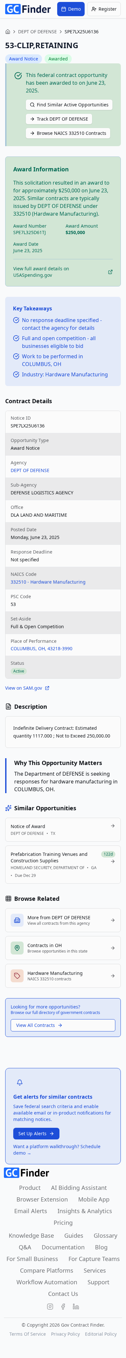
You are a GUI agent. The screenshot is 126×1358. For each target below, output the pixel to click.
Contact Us (63, 1294)
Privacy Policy (65, 1334)
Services (95, 1270)
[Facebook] (63, 1306)
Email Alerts (30, 1211)
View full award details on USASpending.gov (41, 271)
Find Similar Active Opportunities (73, 105)
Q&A (25, 1247)
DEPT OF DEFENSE (37, 31)
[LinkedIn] (76, 1306)
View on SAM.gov (23, 688)
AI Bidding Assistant (79, 1187)
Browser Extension (42, 1199)
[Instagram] (50, 1306)
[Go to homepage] (28, 9)
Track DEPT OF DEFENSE (62, 119)
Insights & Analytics (85, 1211)
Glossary (105, 1235)
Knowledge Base (31, 1235)
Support (99, 1282)
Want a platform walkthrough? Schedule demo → (56, 1149)
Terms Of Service (27, 1334)
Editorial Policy (101, 1334)
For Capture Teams (94, 1259)
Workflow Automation (46, 1282)
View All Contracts (35, 1025)
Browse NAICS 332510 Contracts (71, 133)
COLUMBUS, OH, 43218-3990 (41, 648)
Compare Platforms (46, 1270)
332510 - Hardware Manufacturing (48, 582)
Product (30, 1187)
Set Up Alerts (32, 1133)
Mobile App (94, 1199)
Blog (101, 1247)
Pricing (63, 1222)
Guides (73, 1235)
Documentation (63, 1247)
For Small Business (32, 1259)
